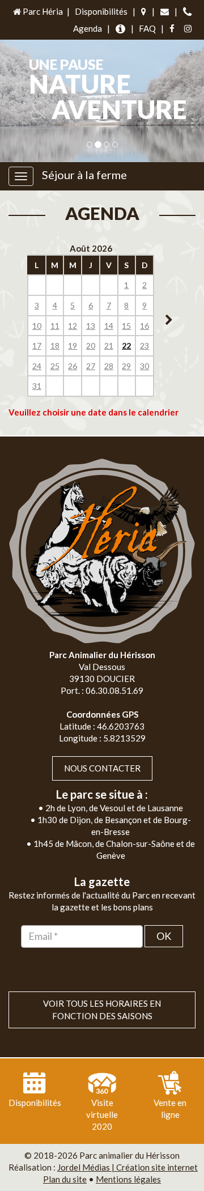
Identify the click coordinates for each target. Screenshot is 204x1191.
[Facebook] (171, 28)
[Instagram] (188, 28)
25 (55, 366)
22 (126, 345)
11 (55, 325)
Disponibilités (101, 11)
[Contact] (164, 11)
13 (90, 325)
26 (72, 366)
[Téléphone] (187, 11)
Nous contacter (102, 768)
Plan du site (65, 1179)
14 (108, 325)
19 (72, 345)
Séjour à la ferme (84, 174)
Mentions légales (128, 1179)
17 (36, 345)
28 (108, 366)
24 (36, 366)
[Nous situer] (143, 11)
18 (55, 345)
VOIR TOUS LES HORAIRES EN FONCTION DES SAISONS (102, 1009)
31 (36, 386)
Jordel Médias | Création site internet (127, 1167)
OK (163, 936)
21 (108, 345)
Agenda (87, 28)
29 (126, 366)
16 (144, 325)
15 (126, 325)
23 (144, 345)
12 (72, 325)
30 (144, 366)
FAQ (147, 28)
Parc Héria (42, 11)
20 (90, 345)
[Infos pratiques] (120, 28)
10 (36, 325)
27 (90, 366)
